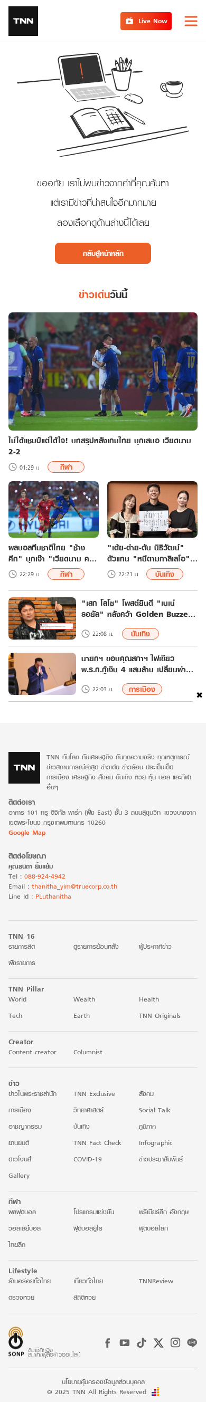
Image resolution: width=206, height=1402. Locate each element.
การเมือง (142, 689)
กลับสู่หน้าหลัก (103, 253)
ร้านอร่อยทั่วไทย (29, 1281)
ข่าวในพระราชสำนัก (32, 1094)
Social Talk (155, 1110)
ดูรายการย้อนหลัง (96, 946)
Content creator (32, 1052)
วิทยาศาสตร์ (88, 1110)
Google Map (26, 832)
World (17, 999)
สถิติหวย (84, 1297)
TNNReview (156, 1281)
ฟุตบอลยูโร (87, 1228)
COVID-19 (87, 1159)
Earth (81, 1015)
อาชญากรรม (25, 1126)
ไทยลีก (16, 1244)
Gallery (19, 1175)
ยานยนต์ (18, 1143)
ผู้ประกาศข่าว (155, 946)
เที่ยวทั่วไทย (88, 1281)
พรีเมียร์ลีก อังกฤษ (164, 1212)
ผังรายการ (21, 963)
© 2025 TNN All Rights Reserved (96, 1392)
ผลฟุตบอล (22, 1212)
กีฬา (66, 467)
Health (149, 999)
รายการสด (21, 946)
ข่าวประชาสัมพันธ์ (161, 1159)
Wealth (84, 999)
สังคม (146, 1094)
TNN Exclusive (94, 1094)
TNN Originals (160, 1015)
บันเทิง (164, 574)
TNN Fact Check (97, 1143)
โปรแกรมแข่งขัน (93, 1212)
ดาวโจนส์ (19, 1159)
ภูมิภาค (147, 1126)
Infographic (155, 1143)
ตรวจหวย (21, 1297)
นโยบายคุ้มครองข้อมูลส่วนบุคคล (103, 1382)
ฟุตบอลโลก (153, 1228)
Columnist (87, 1052)
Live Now (152, 20)
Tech (15, 1015)
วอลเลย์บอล (24, 1228)
